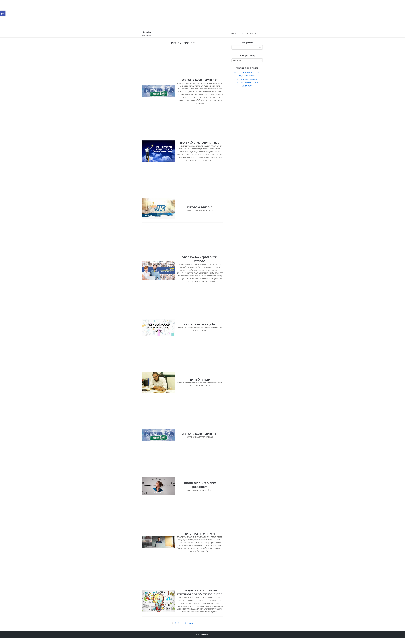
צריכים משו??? (247, 86)
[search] (261, 33)
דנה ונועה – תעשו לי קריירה (199, 80)
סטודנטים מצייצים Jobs (200, 324)
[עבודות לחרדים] (158, 382)
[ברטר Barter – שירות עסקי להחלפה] (158, 269)
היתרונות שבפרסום (199, 207)
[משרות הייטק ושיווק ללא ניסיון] (158, 151)
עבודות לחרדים (200, 379)
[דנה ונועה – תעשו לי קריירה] (158, 91)
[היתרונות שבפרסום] (158, 208)
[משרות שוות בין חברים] (158, 542)
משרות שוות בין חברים (200, 533)
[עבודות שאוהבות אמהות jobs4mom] (158, 486)
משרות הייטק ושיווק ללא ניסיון (200, 142)
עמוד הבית (254, 33)
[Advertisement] (63, 15)
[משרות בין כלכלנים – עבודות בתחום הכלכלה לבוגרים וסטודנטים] (158, 601)
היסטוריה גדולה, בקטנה (247, 76)
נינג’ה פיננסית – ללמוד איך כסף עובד (247, 72)
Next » (190, 623)
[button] (2, 13)
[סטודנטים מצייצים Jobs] (158, 327)
